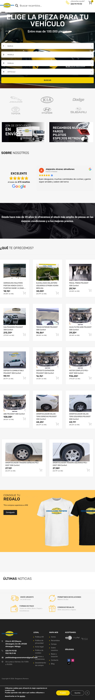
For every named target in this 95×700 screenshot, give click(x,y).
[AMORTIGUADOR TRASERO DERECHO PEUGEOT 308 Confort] (23, 452)
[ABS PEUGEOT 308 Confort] (14, 403)
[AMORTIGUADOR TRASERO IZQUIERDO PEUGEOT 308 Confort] (71, 452)
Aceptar (63, 693)
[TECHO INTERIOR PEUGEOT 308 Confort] (47, 316)
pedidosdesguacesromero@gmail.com (21, 657)
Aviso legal (39, 647)
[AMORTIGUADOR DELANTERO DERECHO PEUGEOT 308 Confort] (47, 403)
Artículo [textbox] (11, 72)
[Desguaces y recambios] (7, 5)
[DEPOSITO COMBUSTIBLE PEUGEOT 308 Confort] (14, 359)
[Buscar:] (51, 6)
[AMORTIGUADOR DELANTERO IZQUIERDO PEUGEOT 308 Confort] (80, 403)
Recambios (55, 640)
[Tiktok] (69, 663)
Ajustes (77, 693)
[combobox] (47, 46)
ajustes (22, 696)
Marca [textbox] (10, 46)
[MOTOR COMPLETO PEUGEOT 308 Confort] (80, 359)
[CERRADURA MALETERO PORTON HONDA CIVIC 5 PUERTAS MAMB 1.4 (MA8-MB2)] (14, 272)
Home (53, 637)
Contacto (54, 660)
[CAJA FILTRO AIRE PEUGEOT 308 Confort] (80, 316)
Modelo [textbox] (10, 55)
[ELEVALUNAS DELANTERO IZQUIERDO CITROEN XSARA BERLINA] (47, 272)
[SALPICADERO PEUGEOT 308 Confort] (14, 316)
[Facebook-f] (69, 660)
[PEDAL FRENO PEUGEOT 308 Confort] (80, 272)
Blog (52, 664)
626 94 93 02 (76, 4)
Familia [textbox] (10, 63)
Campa (54, 644)
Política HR (39, 637)
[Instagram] (72, 660)
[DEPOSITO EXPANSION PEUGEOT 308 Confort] (47, 359)
